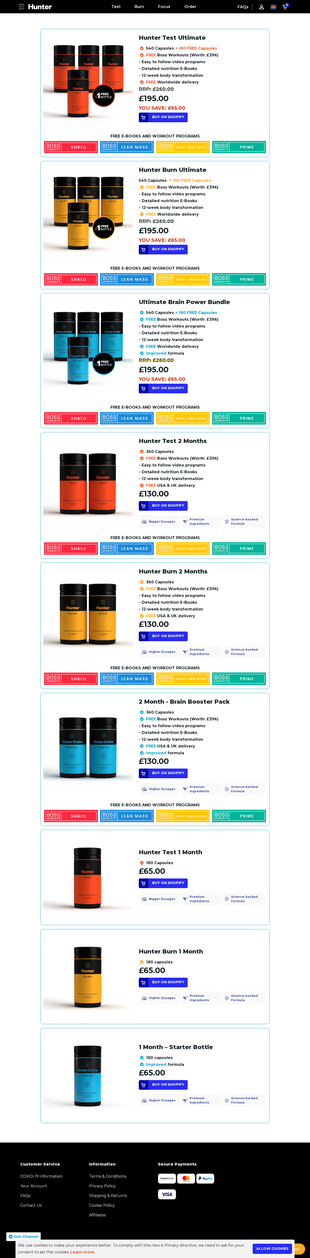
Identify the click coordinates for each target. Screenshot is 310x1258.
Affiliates (97, 1215)
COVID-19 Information (41, 1176)
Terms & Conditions (107, 1176)
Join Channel (25, 1236)
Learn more (82, 1252)
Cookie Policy (102, 1205)
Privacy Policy (102, 1186)
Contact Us (31, 1205)
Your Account (33, 1186)
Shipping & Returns (108, 1195)
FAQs (243, 7)
